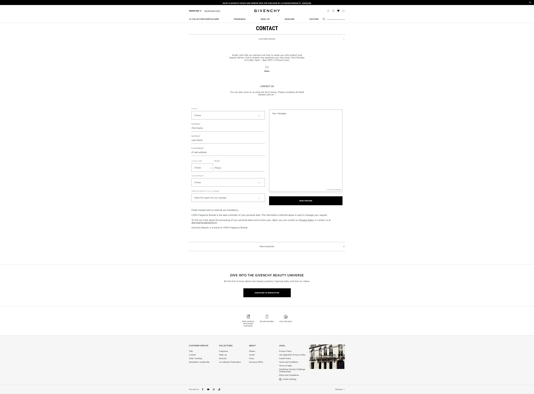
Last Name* (195, 136)
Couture (314, 19)
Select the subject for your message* (205, 191)
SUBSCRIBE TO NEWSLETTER (267, 293)
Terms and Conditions (288, 362)
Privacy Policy (306, 220)
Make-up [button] (265, 19)
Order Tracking (195, 358)
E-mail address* (197, 148)
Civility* (194, 108)
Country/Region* (197, 176)
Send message (305, 201)
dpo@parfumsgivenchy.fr (204, 222)
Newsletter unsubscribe (199, 362)
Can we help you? (212, 11)
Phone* (217, 161)
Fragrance (223, 351)
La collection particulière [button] (204, 19)
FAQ (191, 351)
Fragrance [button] (240, 19)
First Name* (196, 124)
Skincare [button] (289, 19)
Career (252, 355)
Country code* (196, 161)
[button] (328, 11)
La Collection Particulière (230, 362)
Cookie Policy (285, 358)
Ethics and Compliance (289, 375)
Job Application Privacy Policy (292, 355)
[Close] (530, 2)
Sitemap (338, 389)
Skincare (223, 358)
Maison (252, 351)
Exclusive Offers (256, 362)
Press (251, 358)
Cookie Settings (289, 379)
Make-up (223, 355)
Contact (192, 355)
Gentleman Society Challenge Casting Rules (292, 370)
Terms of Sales (285, 365)
